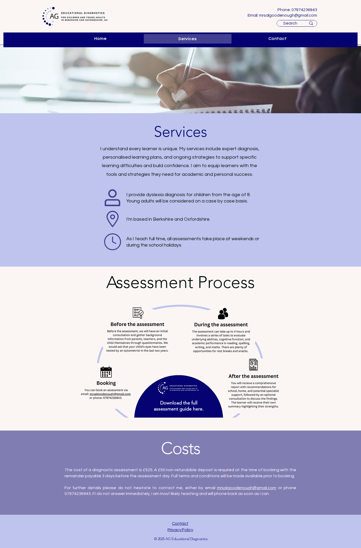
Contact (180, 523)
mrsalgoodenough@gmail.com (288, 15)
